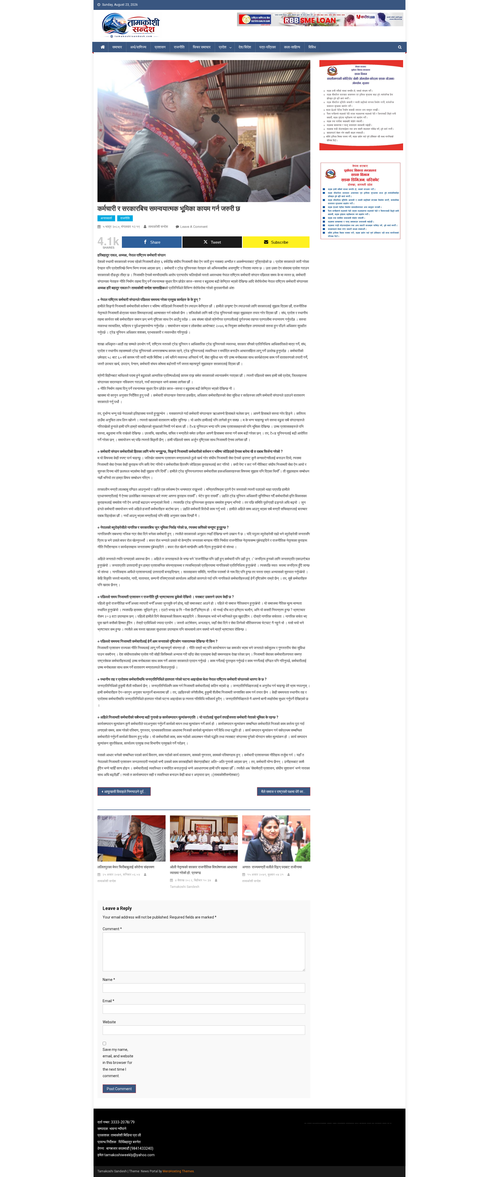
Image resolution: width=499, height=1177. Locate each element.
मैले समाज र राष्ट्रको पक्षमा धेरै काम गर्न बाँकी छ (285, 792)
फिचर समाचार (202, 47)
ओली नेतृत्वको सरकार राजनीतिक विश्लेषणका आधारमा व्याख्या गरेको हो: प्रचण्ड (203, 870)
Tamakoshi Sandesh (184, 887)
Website (109, 1022)
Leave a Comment (194, 227)
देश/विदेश (245, 47)
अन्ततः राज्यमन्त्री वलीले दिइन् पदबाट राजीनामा (272, 867)
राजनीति (179, 47)
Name (109, 980)
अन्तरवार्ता (106, 218)
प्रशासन (160, 47)
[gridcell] (146, 1138)
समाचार (117, 47)
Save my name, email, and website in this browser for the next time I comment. (118, 1062)
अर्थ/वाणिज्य (138, 47)
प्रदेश (222, 47)
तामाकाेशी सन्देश (158, 227)
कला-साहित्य (292, 47)
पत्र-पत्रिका (267, 47)
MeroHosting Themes (178, 1171)
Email (108, 1001)
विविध (312, 47)
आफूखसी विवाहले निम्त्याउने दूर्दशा (125, 792)
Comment (112, 929)
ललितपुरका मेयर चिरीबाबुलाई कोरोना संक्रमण (125, 867)
